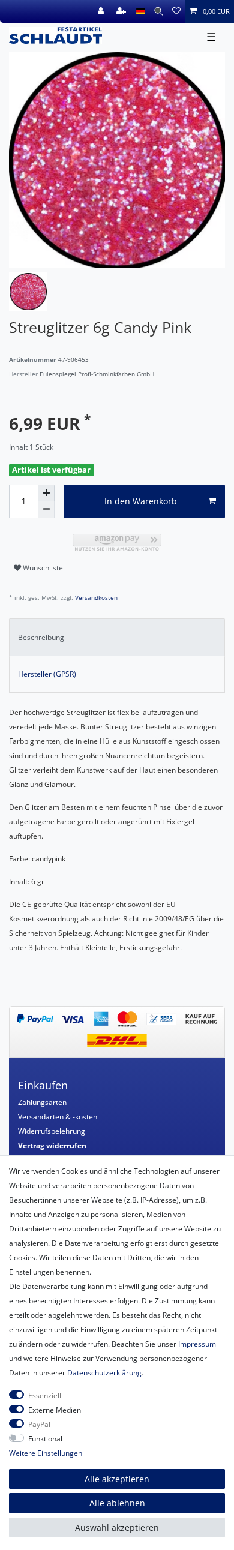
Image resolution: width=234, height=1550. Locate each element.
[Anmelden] (102, 11)
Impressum (197, 1344)
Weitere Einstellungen (45, 1453)
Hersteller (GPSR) (47, 674)
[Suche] (158, 11)
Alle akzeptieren (117, 1479)
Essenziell (44, 1395)
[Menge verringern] (46, 509)
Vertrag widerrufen (52, 1145)
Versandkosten (95, 598)
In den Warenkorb (140, 501)
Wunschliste (42, 568)
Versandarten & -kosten (57, 1117)
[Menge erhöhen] (46, 493)
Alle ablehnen (117, 1503)
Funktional (45, 1439)
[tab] (117, 637)
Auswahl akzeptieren (117, 1527)
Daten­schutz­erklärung (104, 1373)
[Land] (140, 11)
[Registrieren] (122, 11)
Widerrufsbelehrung (51, 1131)
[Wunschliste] (176, 11)
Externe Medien (54, 1410)
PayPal (39, 1424)
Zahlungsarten (42, 1102)
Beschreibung (41, 637)
